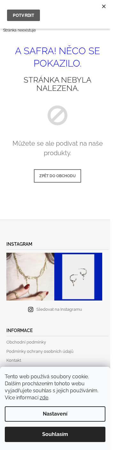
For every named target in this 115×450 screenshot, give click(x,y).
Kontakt (13, 360)
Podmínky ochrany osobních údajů (39, 351)
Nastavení (55, 414)
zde (44, 398)
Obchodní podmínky (26, 342)
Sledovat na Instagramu (59, 309)
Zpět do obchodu (57, 176)
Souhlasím (55, 434)
